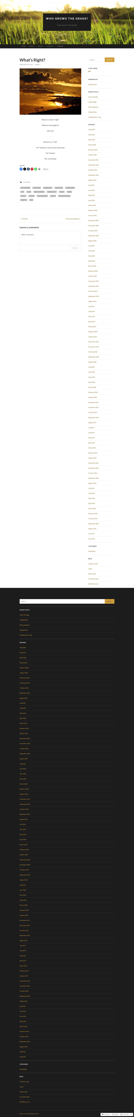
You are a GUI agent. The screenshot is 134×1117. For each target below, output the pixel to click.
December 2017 (93, 402)
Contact (50, 46)
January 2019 (92, 337)
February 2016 (93, 513)
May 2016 (91, 498)
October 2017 (92, 412)
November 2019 (93, 286)
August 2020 (92, 241)
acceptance (25, 187)
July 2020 (91, 246)
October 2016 (92, 473)
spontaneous (42, 196)
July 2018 (91, 367)
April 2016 (91, 503)
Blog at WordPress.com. (29, 1114)
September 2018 (93, 357)
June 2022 (91, 129)
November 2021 (93, 165)
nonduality (52, 191)
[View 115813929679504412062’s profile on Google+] (90, 71)
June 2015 (91, 539)
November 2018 (93, 347)
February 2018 (93, 392)
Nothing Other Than (94, 117)
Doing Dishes (92, 112)
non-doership (39, 191)
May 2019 (91, 316)
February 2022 (93, 150)
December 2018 (93, 342)
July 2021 (91, 185)
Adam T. (38, 64)
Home (24, 46)
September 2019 (93, 296)
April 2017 (91, 443)
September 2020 (93, 235)
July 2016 (91, 488)
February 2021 (93, 210)
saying (31, 196)
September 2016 (93, 478)
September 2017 (93, 417)
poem (69, 191)
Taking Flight (92, 102)
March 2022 (92, 145)
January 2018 (92, 397)
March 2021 (92, 205)
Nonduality (27, 182)
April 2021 (91, 200)
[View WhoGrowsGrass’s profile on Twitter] (89, 71)
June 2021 (91, 190)
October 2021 (92, 170)
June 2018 (91, 372)
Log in (90, 569)
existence (36, 187)
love (29, 191)
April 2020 (91, 261)
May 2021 (91, 195)
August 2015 (92, 528)
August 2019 (92, 301)
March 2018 (92, 387)
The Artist (24, 219)
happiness (59, 187)
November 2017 (93, 407)
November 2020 (93, 225)
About (32, 46)
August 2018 (92, 362)
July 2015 (91, 534)
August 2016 (92, 483)
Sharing (60, 46)
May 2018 (91, 377)
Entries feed (92, 574)
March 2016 (92, 508)
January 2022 (92, 155)
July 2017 (91, 427)
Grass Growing (93, 97)
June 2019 (91, 311)
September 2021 (93, 175)
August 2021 (92, 180)
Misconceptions (93, 107)
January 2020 (92, 276)
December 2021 (93, 160)
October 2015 (92, 518)
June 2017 (91, 433)
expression (48, 187)
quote (23, 196)
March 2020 (92, 266)
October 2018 (92, 352)
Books (40, 46)
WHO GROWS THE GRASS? (67, 18)
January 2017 (92, 458)
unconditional (64, 196)
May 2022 (91, 134)
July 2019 (91, 306)
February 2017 (93, 453)
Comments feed (93, 579)
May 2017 (91, 438)
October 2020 (92, 230)
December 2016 (93, 463)
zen (31, 200)
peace (62, 191)
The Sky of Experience (73, 219)
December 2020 (93, 220)
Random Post (92, 84)
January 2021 (92, 215)
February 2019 (93, 331)
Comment (75, 248)
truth (53, 196)
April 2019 (91, 321)
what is (24, 200)
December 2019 (93, 281)
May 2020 (91, 256)
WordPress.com (93, 584)
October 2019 (92, 291)
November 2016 (93, 468)
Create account (93, 564)
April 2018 (91, 382)
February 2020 (93, 271)
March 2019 (92, 326)
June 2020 (91, 251)
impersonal (70, 187)
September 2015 (93, 523)
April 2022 (91, 139)
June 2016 (91, 493)
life (22, 191)
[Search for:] (101, 59)
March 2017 (92, 448)
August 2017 (92, 422)
